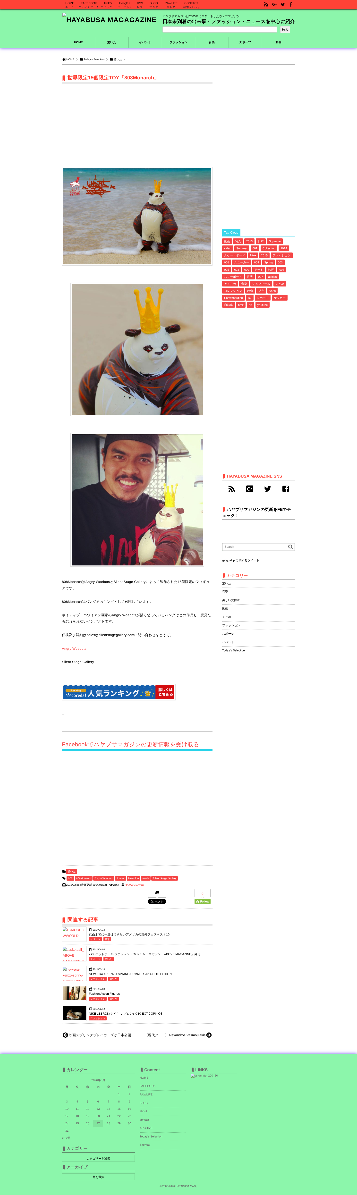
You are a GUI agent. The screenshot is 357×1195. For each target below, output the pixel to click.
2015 (264, 255)
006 (226, 262)
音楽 (107, 939)
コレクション (233, 291)
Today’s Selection (151, 1136)
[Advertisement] (137, 121)
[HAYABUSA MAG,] (109, 20)
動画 (227, 241)
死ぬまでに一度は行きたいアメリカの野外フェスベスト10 (129, 934)
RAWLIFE (146, 1094)
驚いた (72, 871)
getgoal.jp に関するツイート (240, 560)
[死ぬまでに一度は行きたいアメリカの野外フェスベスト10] (74, 936)
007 (260, 276)
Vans (272, 291)
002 (236, 269)
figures (121, 878)
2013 (249, 241)
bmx (241, 305)
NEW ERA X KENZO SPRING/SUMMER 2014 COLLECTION (130, 974)
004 (256, 262)
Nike (253, 255)
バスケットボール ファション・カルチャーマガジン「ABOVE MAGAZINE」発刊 (144, 954)
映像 (250, 291)
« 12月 (66, 1138)
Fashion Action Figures (104, 993)
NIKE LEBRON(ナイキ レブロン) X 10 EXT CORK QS (125, 1013)
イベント (95, 939)
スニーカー (241, 262)
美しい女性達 (231, 600)
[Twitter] (268, 488)
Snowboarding (233, 298)
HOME (78, 42)
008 (281, 269)
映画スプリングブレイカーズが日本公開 (100, 1035)
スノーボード (233, 276)
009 (246, 269)
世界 (250, 276)
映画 (271, 269)
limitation (133, 878)
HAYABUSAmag (134, 885)
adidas (272, 276)
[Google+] (250, 488)
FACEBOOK (148, 1086)
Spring (268, 262)
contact (144, 1119)
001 (255, 248)
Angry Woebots (74, 648)
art (250, 305)
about (143, 1111)
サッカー (280, 298)
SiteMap (145, 1144)
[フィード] (232, 488)
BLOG (144, 1103)
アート (258, 269)
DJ (250, 298)
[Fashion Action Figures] (74, 999)
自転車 (228, 305)
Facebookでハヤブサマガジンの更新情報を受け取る (130, 744)
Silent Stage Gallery (164, 878)
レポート (263, 298)
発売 (261, 291)
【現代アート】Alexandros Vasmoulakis (174, 1035)
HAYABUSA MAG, (186, 1186)
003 (70, 878)
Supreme (275, 241)
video (227, 248)
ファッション (97, 979)
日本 (261, 241)
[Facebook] (286, 488)
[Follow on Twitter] (283, 4)
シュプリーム (261, 284)
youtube (262, 305)
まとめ (279, 284)
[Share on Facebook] (291, 4)
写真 (238, 241)
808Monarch (83, 878)
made (146, 878)
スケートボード (234, 255)
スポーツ (95, 959)
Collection (269, 248)
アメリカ (230, 284)
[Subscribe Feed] (266, 4)
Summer (241, 248)
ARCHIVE (146, 1128)
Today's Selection (233, 650)
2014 (283, 248)
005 (226, 269)
